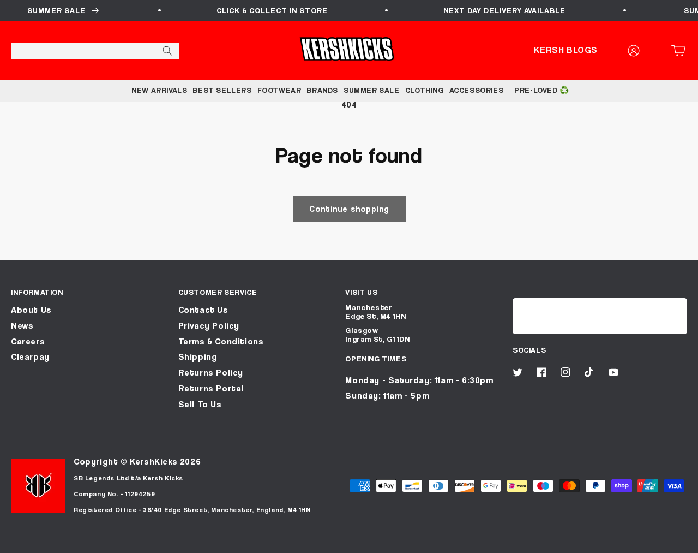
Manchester (368, 307)
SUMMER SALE (372, 89)
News (22, 325)
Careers (28, 341)
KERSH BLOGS (566, 50)
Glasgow (361, 330)
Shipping (198, 357)
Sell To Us (200, 404)
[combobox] (95, 51)
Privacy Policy (208, 325)
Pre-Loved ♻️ (541, 89)
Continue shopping (349, 208)
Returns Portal (211, 388)
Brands (322, 89)
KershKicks (153, 461)
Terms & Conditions (221, 341)
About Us (31, 310)
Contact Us (203, 310)
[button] (682, 50)
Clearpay (30, 357)
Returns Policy (210, 372)
